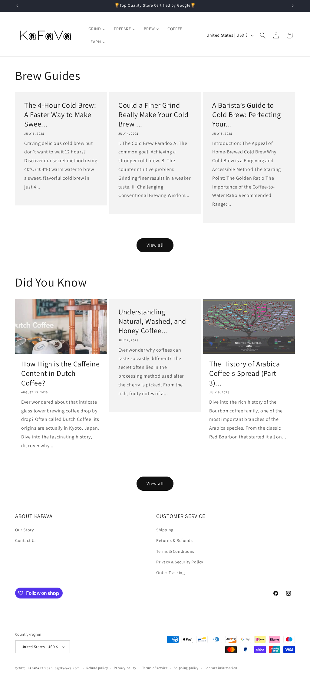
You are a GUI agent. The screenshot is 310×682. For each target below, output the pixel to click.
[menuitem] (97, 28)
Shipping (164, 530)
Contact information (221, 668)
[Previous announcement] (17, 5)
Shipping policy (186, 668)
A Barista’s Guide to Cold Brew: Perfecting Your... (246, 114)
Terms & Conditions (175, 551)
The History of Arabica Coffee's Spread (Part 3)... (244, 373)
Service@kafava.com (63, 668)
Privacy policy (125, 668)
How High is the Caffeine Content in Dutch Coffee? (60, 373)
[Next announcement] (292, 5)
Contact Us (26, 540)
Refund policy (97, 668)
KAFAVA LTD (37, 668)
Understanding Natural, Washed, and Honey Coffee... (152, 321)
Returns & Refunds (174, 540)
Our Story (24, 530)
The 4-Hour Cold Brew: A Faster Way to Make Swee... (60, 114)
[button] (262, 35)
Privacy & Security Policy (179, 562)
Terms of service (155, 668)
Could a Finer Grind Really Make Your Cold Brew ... (153, 114)
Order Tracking (170, 572)
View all (155, 245)
